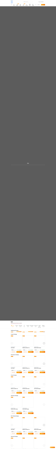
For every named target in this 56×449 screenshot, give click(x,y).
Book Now (19, 372)
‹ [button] (11, 4)
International (43, 4)
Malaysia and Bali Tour (26, 347)
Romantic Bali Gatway (37, 347)
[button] (44, 326)
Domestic (39, 4)
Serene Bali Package (37, 388)
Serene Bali (12, 347)
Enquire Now (13, 372)
